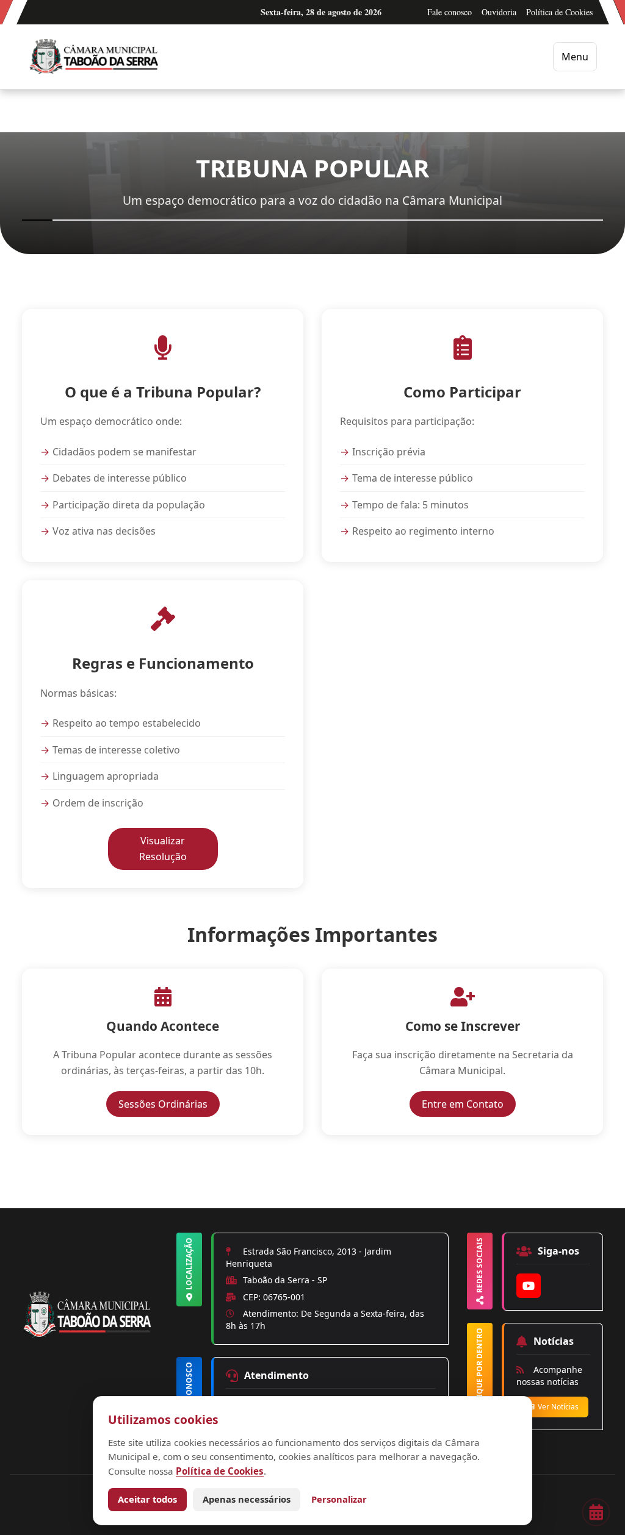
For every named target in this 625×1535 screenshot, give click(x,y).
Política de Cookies (559, 12)
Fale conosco (449, 12)
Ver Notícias (558, 1406)
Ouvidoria (499, 12)
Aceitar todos (147, 1499)
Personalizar (339, 1499)
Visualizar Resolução (178, 848)
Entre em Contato (469, 1104)
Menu (575, 56)
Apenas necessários (247, 1499)
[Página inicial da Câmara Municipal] (90, 1335)
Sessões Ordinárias (169, 1104)
